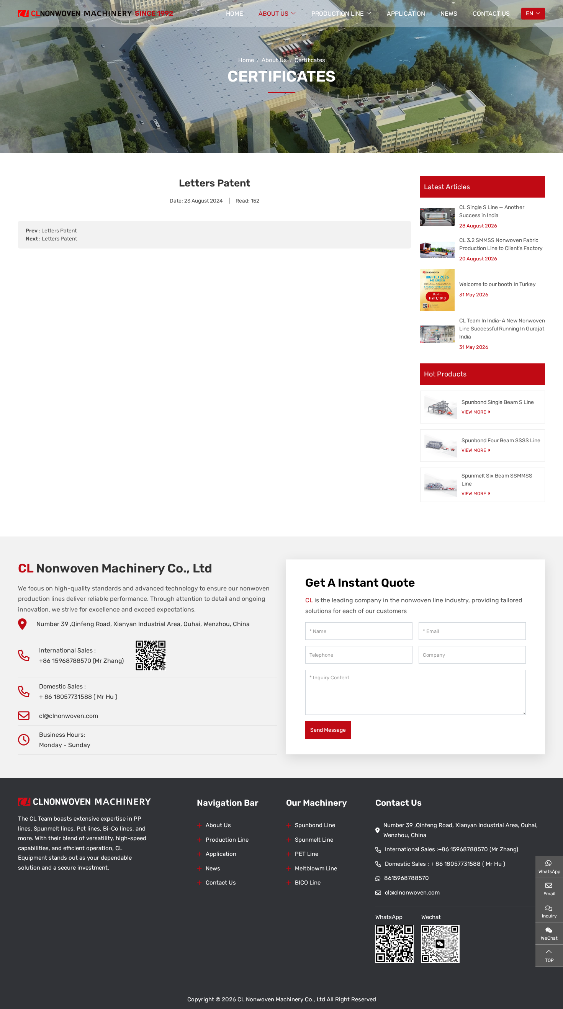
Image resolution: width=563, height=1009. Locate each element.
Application (406, 13)
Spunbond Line (315, 825)
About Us (273, 13)
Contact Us (491, 13)
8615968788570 (406, 878)
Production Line (337, 13)
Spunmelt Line (314, 839)
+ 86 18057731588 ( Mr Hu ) (78, 696)
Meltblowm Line (316, 868)
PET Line (306, 853)
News (448, 13)
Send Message (328, 730)
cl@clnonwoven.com (68, 716)
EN (529, 13)
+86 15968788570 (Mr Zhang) (81, 660)
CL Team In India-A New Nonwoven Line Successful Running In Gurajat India (502, 328)
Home (234, 13)
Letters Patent (59, 230)
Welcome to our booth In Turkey (497, 284)
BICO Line (308, 882)
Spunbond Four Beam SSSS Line (501, 440)
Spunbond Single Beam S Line (498, 402)
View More (474, 412)
